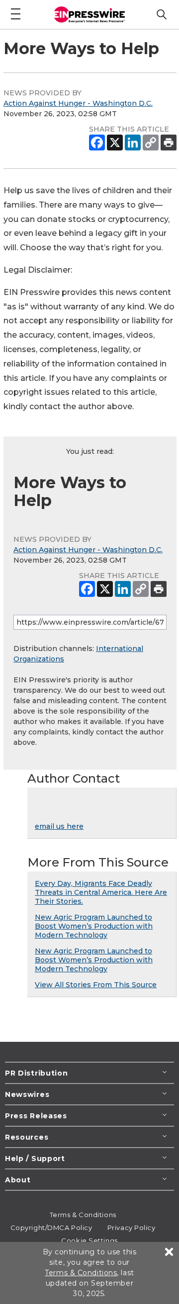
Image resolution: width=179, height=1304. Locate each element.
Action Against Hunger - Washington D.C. (78, 103)
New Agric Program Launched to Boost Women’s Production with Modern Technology (94, 926)
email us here (59, 826)
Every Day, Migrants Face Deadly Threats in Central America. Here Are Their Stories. (101, 892)
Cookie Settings (89, 1240)
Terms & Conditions (83, 1215)
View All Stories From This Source (96, 984)
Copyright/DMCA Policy (51, 1228)
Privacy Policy (131, 1228)
